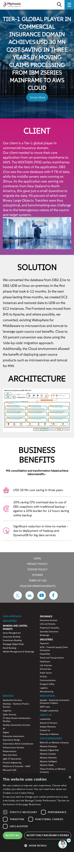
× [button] (69, 777)
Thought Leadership (49, 710)
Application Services (12, 700)
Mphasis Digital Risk (49, 750)
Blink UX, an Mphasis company (54, 742)
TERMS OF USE (37, 580)
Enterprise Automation (13, 736)
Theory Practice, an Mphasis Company (53, 770)
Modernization (9, 751)
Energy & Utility (47, 684)
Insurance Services (48, 620)
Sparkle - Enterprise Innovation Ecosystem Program (54, 701)
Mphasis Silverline (48, 757)
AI (4, 728)
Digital (6, 732)
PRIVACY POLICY (37, 563)
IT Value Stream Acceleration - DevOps (17, 719)
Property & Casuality (49, 627)
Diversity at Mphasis (49, 734)
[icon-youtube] (41, 598)
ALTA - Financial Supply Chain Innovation (54, 649)
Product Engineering (12, 762)
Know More (37, 97)
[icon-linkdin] (29, 598)
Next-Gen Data (10, 755)
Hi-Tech (43, 676)
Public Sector (46, 672)
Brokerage (44, 635)
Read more (35, 804)
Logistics (44, 688)
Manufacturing (46, 691)
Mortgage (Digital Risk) (13, 644)
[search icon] (59, 4)
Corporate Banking (11, 636)
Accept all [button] (13, 835)
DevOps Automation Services (16, 725)
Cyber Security (9, 714)
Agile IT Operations (12, 758)
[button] (37, 845)
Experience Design (11, 740)
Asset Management (12, 633)
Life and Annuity (47, 624)
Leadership (45, 719)
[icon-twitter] (17, 598)
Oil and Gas (45, 669)
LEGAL (37, 558)
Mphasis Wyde (47, 765)
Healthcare (45, 661)
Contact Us (45, 730)
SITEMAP (37, 574)
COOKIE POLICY (37, 569)
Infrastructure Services (13, 747)
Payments (44, 643)
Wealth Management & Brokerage (18, 651)
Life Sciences (46, 665)
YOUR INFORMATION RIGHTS (38, 585)
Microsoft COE (9, 770)
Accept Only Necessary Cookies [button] (48, 835)
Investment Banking (12, 640)
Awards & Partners (48, 722)
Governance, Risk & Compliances (18, 743)
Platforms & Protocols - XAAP (16, 766)
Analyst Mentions (48, 726)
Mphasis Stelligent (48, 761)
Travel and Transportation (52, 657)
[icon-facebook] (53, 598)
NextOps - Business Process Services (16, 705)
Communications (48, 680)
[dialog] (37, 812)
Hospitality (45, 654)
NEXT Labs (45, 706)
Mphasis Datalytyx (48, 746)
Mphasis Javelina (48, 753)
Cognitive (7, 710)
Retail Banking (9, 648)
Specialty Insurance (49, 631)
